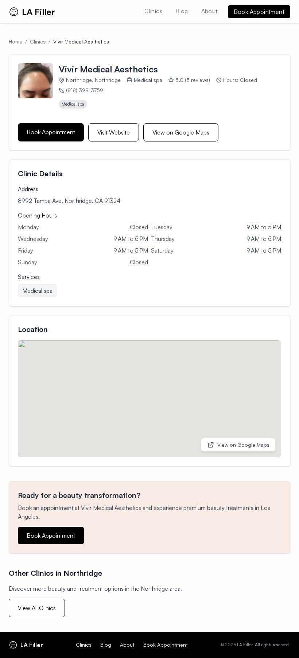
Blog (181, 11)
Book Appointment (259, 11)
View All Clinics (37, 608)
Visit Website (113, 132)
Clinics (153, 11)
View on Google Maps (180, 132)
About (209, 11)
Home (15, 41)
